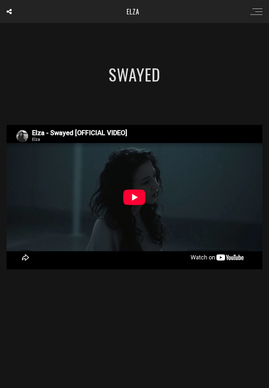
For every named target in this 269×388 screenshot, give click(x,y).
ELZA (133, 11)
